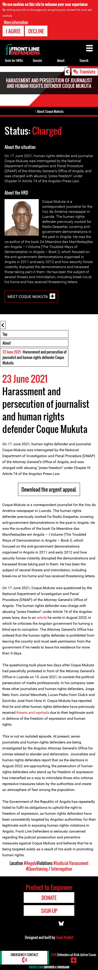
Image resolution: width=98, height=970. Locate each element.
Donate (37, 60)
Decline (36, 31)
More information (16, 22)
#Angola (30, 863)
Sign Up (49, 910)
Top (5, 334)
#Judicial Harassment (71, 863)
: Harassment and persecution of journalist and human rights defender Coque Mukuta (35, 357)
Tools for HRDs (14, 60)
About (7, 343)
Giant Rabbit (64, 937)
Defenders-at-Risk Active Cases (73, 954)
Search (84, 60)
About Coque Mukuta (50, 111)
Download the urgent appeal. (49, 489)
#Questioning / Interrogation (49, 869)
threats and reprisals (32, 712)
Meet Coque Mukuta (28, 296)
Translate (87, 71)
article (42, 617)
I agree (13, 31)
